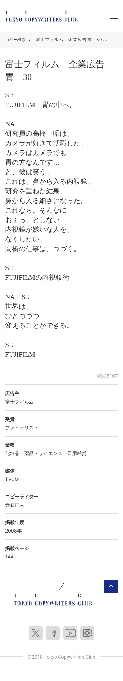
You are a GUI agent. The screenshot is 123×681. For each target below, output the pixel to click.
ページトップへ (111, 586)
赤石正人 (14, 505)
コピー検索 (15, 39)
